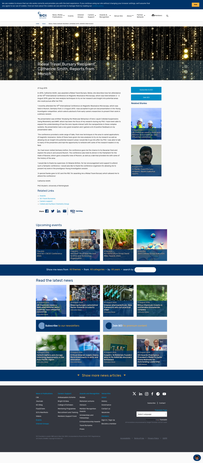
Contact (162, 403)
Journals (39, 401)
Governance (106, 405)
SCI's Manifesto (42, 412)
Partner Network (140, 16)
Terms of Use (139, 438)
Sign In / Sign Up (108, 420)
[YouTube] (164, 394)
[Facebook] (152, 394)
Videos (38, 416)
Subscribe (151, 403)
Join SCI (146, 97)
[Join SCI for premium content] (109, 325)
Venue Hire (118, 16)
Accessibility (125, 438)
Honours (83, 405)
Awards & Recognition (104, 16)
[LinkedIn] (140, 394)
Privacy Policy (153, 438)
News (44, 23)
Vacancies (106, 412)
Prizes (82, 429)
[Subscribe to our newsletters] (41, 325)
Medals (82, 397)
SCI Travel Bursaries (47, 198)
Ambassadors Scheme (66, 397)
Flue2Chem (40, 409)
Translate (163, 420)
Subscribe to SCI (146, 90)
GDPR (165, 438)
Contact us (106, 409)
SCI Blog (39, 405)
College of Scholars (65, 405)
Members (158, 15)
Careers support (46, 201)
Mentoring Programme (67, 409)
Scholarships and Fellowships (86, 416)
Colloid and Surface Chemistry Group (54, 204)
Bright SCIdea (63, 401)
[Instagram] (146, 394)
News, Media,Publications (57, 16)
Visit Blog (79, 211)
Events (70, 16)
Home (37, 23)
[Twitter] (134, 394)
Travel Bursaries (86, 425)
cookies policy (97, 6)
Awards (43, 196)
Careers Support (91, 16)
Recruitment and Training (68, 412)
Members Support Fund (67, 416)
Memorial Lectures (87, 401)
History (104, 401)
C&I (37, 397)
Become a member (109, 424)
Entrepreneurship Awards (90, 421)
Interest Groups (81, 16)
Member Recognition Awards (88, 410)
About (129, 16)
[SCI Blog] (158, 394)
